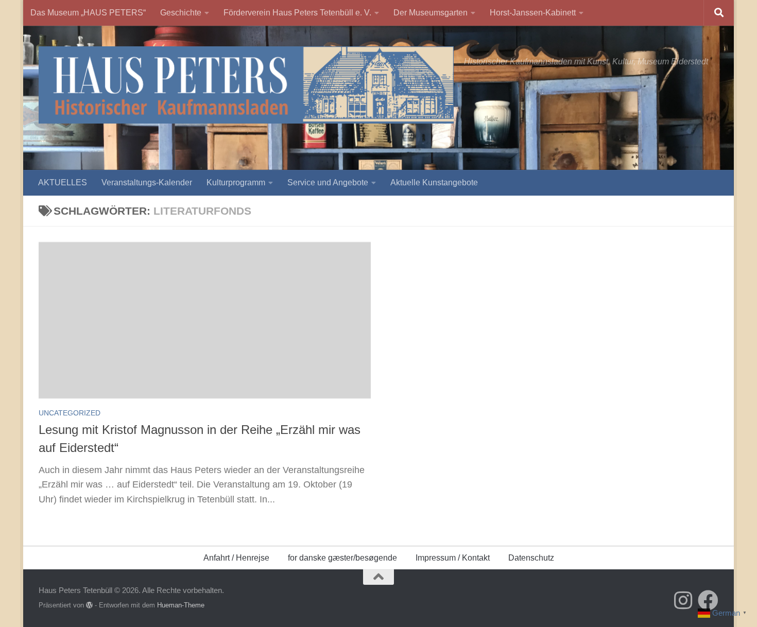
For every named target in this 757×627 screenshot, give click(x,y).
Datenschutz (531, 557)
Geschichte (180, 12)
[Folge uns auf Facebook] (708, 600)
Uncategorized (69, 413)
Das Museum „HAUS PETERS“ (88, 12)
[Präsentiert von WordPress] (89, 605)
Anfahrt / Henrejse (236, 557)
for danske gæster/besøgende (342, 557)
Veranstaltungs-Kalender (146, 182)
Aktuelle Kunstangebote (434, 182)
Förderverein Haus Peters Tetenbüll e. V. (297, 12)
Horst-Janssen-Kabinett (533, 12)
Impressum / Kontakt (453, 557)
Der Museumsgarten (430, 12)
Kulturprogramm (236, 182)
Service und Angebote (327, 182)
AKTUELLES (62, 182)
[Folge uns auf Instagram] (683, 600)
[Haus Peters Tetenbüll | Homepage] (246, 85)
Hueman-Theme (180, 605)
